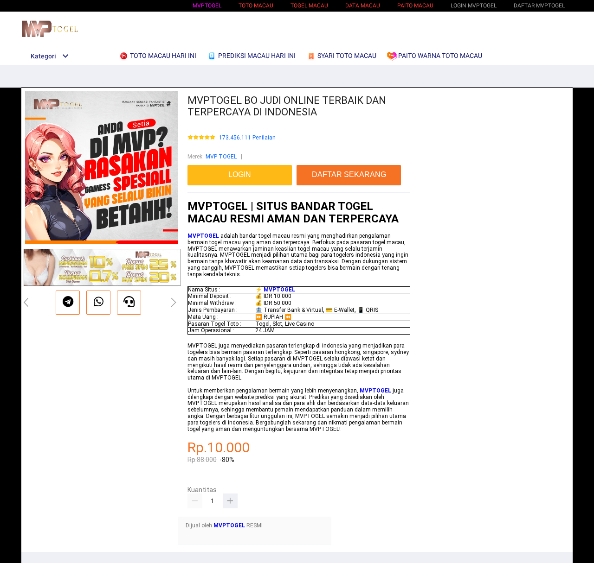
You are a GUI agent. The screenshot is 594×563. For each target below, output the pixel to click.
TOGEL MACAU (309, 5)
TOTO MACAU (256, 5)
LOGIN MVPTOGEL (474, 5)
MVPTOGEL (207, 5)
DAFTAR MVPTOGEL (539, 5)
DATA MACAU (362, 5)
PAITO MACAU (415, 5)
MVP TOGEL (221, 156)
